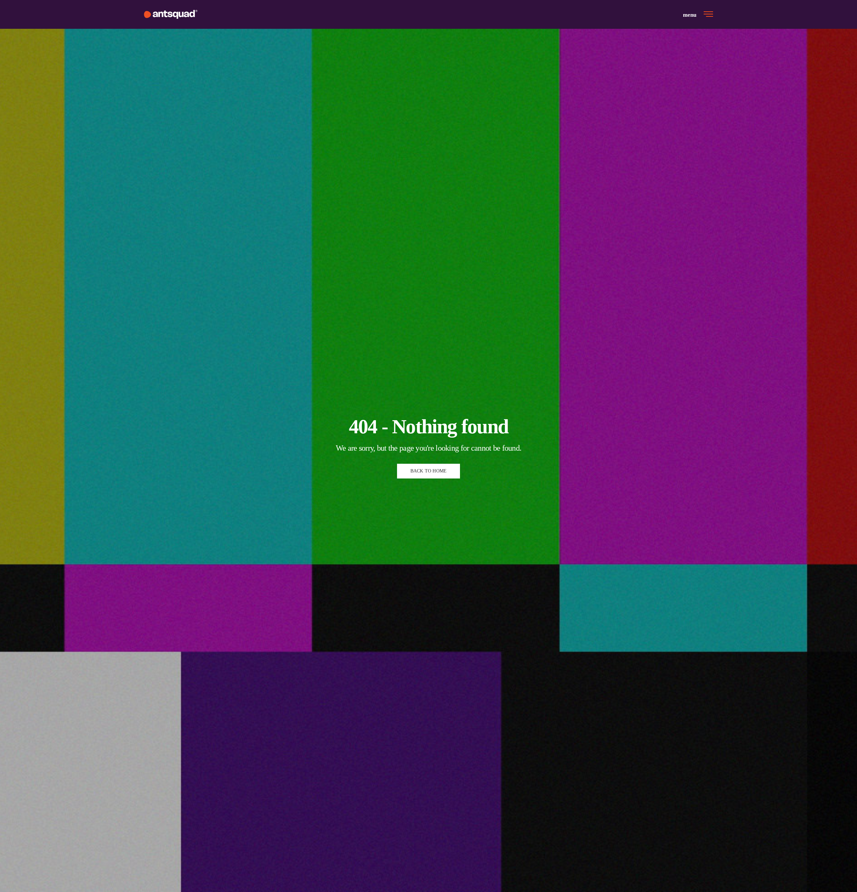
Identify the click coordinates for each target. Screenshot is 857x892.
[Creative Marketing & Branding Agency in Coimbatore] (171, 14)
